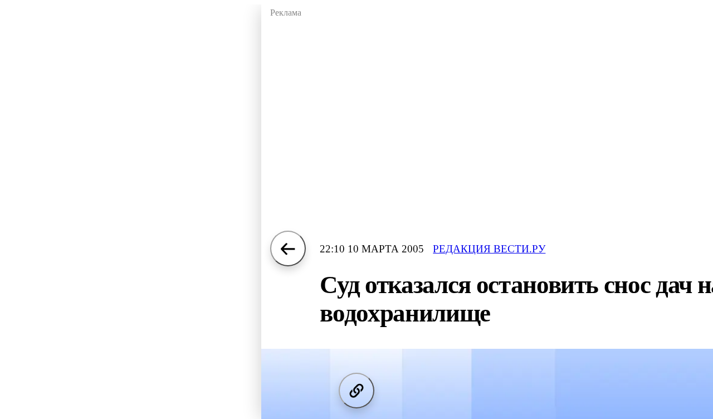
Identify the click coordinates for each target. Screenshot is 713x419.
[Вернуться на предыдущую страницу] (288, 248)
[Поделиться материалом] (356, 390)
